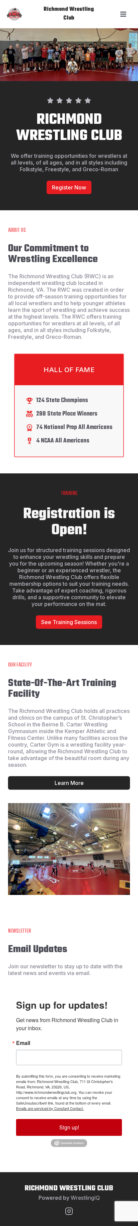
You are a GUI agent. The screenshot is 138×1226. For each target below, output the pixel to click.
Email (23, 1043)
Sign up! (69, 1127)
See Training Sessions (69, 622)
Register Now (69, 187)
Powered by (69, 1197)
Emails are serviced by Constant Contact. (50, 1108)
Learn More (69, 783)
